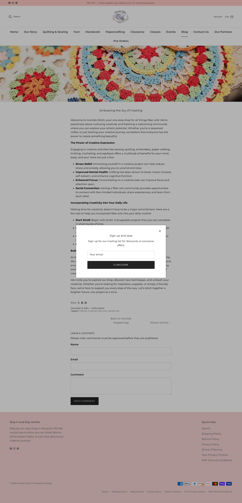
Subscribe (121, 264)
